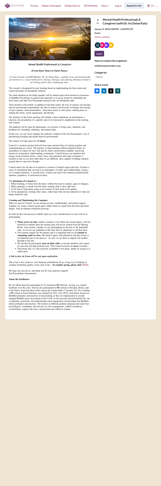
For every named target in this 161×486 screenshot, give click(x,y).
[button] (151, 5)
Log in (118, 5)
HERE (85, 264)
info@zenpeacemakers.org (107, 65)
